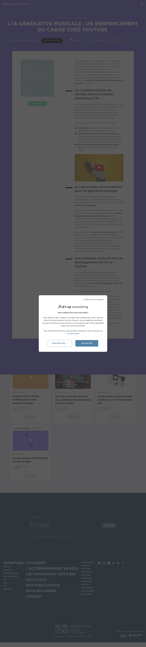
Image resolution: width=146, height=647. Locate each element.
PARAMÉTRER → (60, 343)
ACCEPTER (86, 343)
